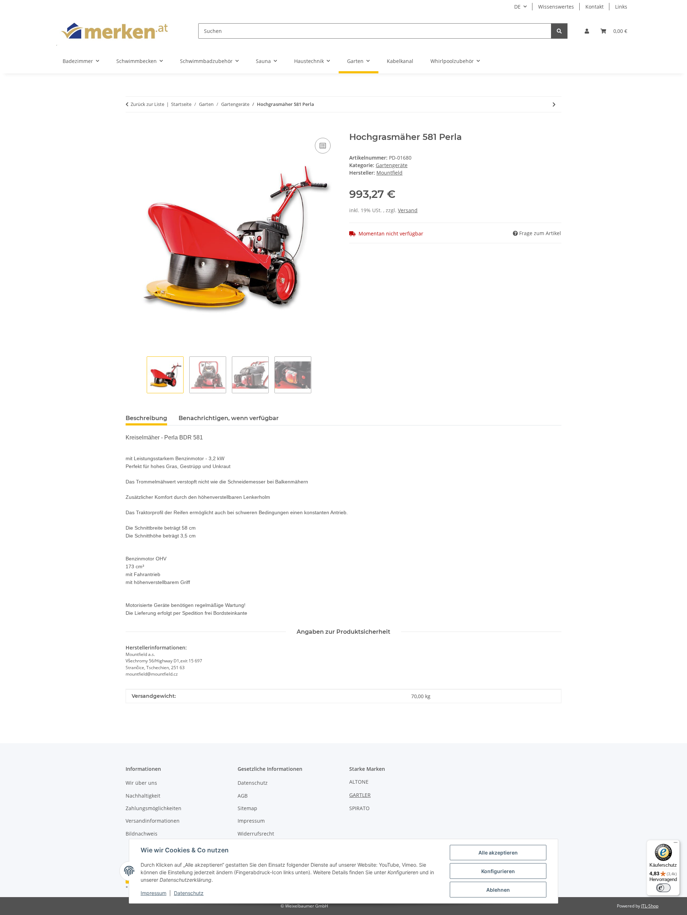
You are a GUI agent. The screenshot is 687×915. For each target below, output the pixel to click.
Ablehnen (498, 890)
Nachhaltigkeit (143, 795)
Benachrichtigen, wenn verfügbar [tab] (229, 418)
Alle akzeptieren (498, 853)
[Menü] (675, 844)
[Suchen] (559, 31)
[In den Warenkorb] (131, 128)
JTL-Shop (649, 906)
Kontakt (594, 6)
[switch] (663, 888)
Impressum (153, 893)
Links (621, 6)
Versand (408, 210)
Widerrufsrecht (256, 833)
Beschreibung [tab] (146, 418)
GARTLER (360, 795)
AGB (243, 795)
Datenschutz (189, 893)
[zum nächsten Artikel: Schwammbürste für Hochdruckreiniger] (554, 104)
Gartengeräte (392, 165)
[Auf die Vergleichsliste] (323, 146)
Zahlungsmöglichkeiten (153, 808)
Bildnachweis (141, 833)
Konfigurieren (498, 871)
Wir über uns (141, 782)
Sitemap (247, 808)
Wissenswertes (556, 6)
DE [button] (517, 6)
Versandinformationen (153, 820)
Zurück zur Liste (147, 104)
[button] (587, 31)
